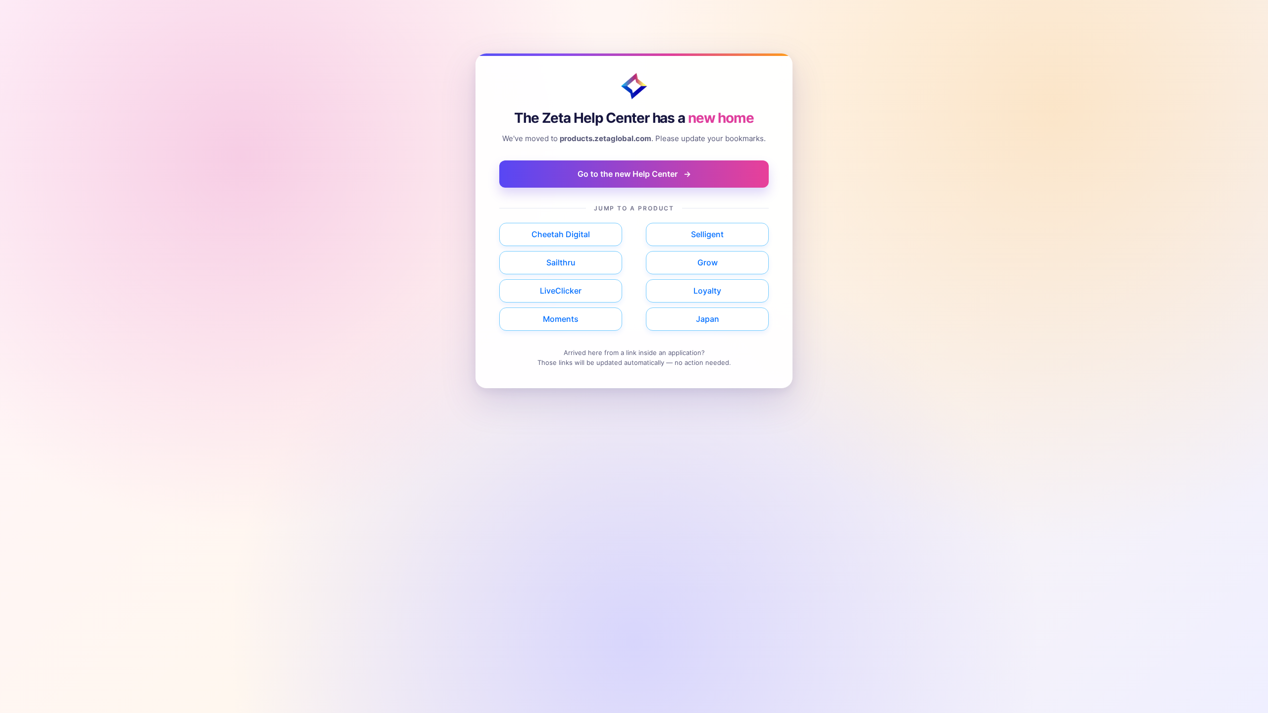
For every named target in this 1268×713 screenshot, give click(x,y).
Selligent (707, 234)
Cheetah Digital (560, 234)
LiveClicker (560, 291)
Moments (561, 319)
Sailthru (561, 262)
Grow (707, 262)
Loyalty (707, 291)
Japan (707, 319)
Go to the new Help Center (634, 174)
